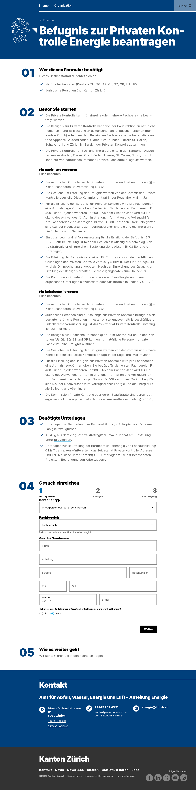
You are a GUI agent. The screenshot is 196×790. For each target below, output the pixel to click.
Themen (44, 5)
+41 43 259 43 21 (106, 707)
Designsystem (75, 776)
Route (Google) (57, 720)
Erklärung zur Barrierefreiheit (99, 776)
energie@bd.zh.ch (155, 707)
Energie (48, 20)
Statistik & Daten (115, 770)
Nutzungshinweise (126, 776)
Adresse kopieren (58, 725)
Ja (45, 613)
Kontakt (45, 770)
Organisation (63, 5)
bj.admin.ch (62, 440)
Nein (58, 613)
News (59, 770)
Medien (93, 770)
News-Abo (75, 770)
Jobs (135, 770)
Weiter (148, 629)
